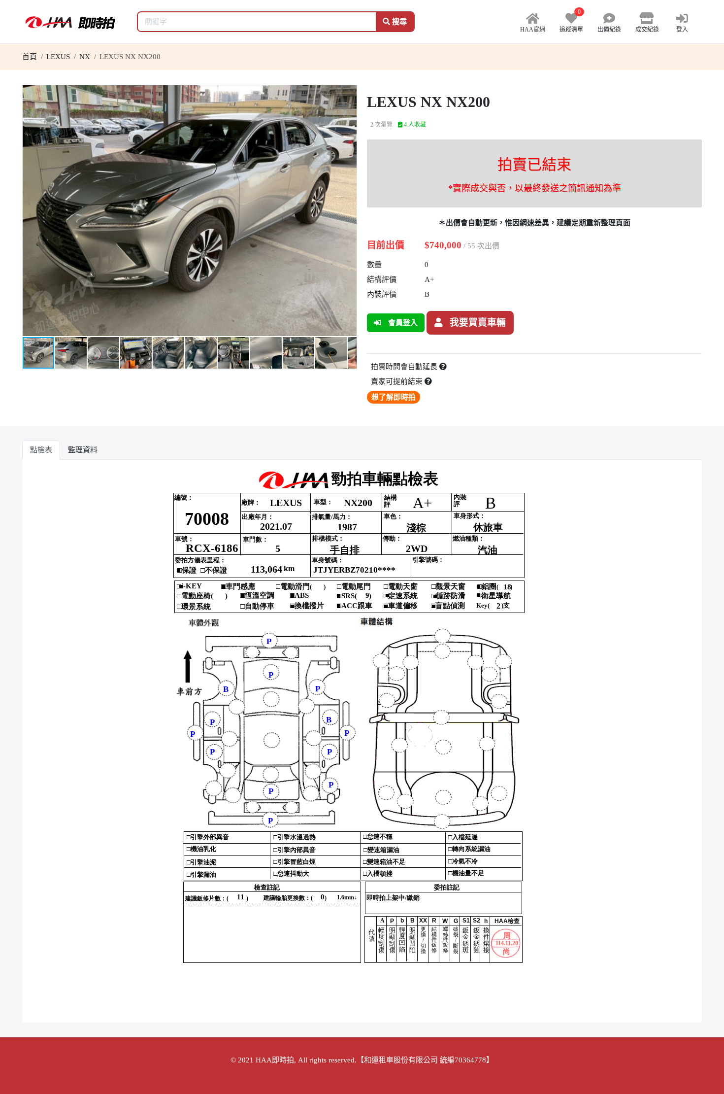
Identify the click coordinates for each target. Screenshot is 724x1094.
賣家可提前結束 (398, 381)
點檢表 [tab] (41, 450)
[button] (348, 94)
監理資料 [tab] (83, 450)
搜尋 (398, 22)
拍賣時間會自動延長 (405, 367)
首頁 (29, 57)
